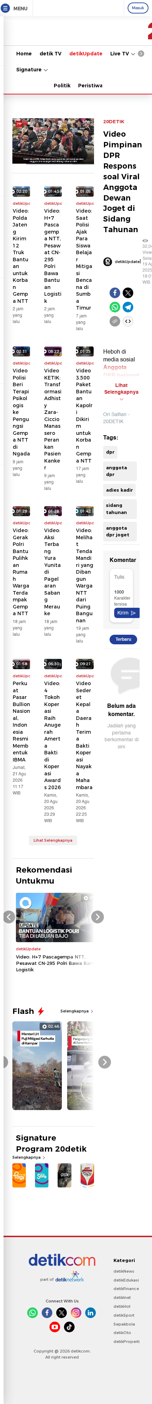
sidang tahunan (116, 508)
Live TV (120, 53)
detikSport (123, 1315)
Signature (29, 69)
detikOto (122, 1332)
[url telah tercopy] (115, 321)
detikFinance (126, 1288)
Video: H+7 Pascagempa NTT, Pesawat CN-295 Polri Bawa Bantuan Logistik (53, 256)
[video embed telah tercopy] (128, 321)
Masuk (138, 7)
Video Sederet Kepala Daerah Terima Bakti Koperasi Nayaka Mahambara (84, 735)
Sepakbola (124, 1324)
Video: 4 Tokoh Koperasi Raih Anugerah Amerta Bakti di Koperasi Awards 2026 (52, 735)
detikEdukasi (126, 1280)
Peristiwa (90, 85)
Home (24, 53)
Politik (62, 85)
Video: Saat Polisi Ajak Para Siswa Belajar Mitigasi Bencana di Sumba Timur (84, 259)
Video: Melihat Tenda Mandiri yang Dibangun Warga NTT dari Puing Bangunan (84, 575)
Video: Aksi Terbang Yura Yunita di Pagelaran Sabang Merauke (52, 572)
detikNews (123, 1271)
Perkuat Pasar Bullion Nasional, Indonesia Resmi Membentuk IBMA (21, 722)
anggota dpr (116, 471)
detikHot (121, 1306)
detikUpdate (86, 53)
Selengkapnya (75, 1011)
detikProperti (126, 1341)
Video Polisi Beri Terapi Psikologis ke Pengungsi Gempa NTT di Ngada (21, 412)
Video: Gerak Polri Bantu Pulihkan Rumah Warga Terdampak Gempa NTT (21, 572)
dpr (110, 452)
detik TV (51, 53)
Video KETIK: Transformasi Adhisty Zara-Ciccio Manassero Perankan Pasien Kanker (53, 419)
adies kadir (119, 490)
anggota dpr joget (117, 531)
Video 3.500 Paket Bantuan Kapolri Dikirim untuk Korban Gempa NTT (84, 416)
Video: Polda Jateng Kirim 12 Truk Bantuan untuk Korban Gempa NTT (21, 256)
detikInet (122, 1297)
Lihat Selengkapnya (53, 840)
